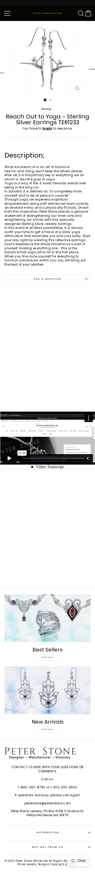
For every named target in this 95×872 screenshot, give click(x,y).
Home (46, 109)
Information (47, 832)
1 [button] (45, 99)
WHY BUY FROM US (47, 847)
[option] (48, 58)
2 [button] (50, 100)
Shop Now (47, 657)
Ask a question (47, 279)
